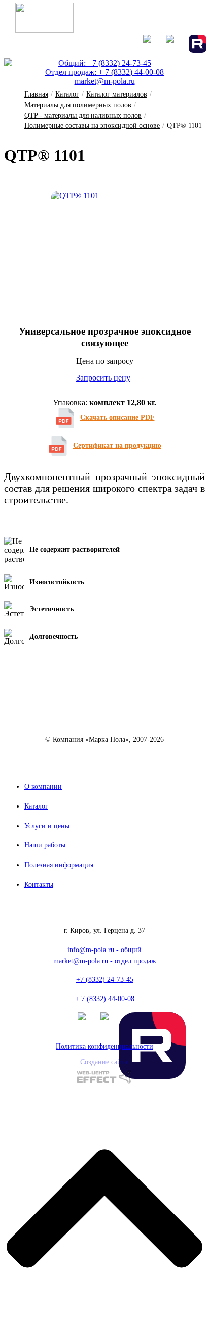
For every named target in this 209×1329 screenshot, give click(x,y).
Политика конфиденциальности (104, 1046)
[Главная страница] (44, 30)
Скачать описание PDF (117, 417)
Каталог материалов (116, 94)
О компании (43, 786)
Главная (36, 94)
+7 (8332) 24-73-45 (104, 979)
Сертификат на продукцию (117, 445)
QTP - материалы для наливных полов (83, 115)
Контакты (38, 884)
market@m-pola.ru (105, 81)
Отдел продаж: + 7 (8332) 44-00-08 (104, 72)
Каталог (67, 94)
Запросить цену (103, 377)
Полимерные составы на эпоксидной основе (92, 125)
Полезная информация (58, 865)
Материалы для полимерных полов (77, 105)
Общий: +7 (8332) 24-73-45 (104, 63)
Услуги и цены (46, 826)
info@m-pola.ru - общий (104, 950)
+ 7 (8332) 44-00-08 (104, 999)
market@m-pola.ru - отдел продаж (104, 961)
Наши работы (44, 845)
